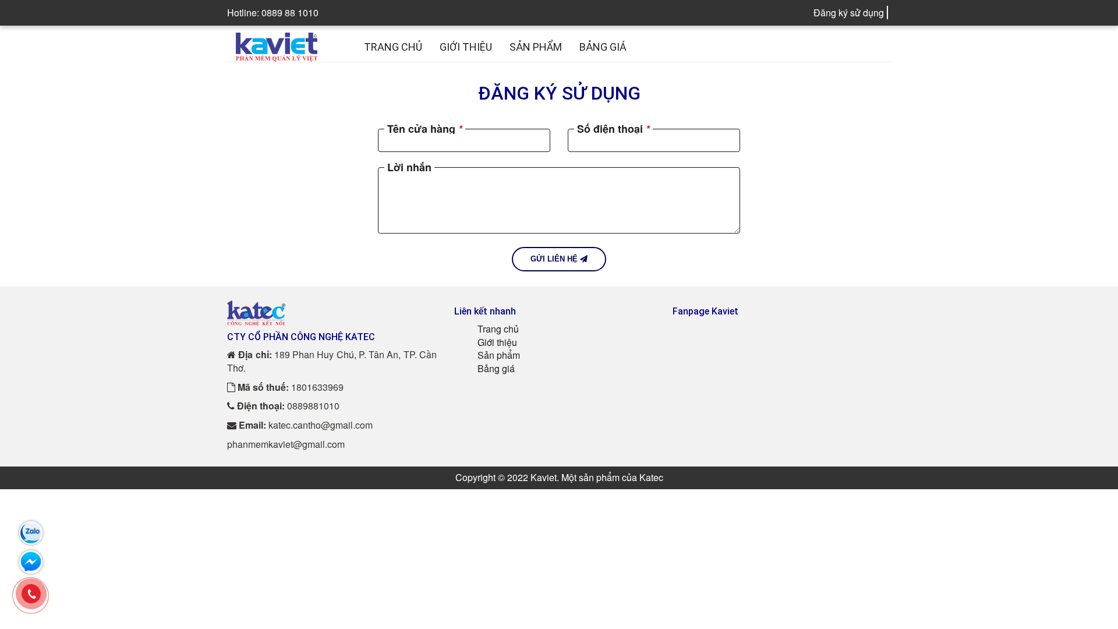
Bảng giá (496, 368)
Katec (651, 477)
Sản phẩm (498, 355)
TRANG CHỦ (393, 47)
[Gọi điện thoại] (31, 593)
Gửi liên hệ (555, 259)
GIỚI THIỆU (466, 47)
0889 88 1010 (290, 12)
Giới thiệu (497, 342)
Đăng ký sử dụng (848, 12)
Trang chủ (498, 328)
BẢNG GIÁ (603, 47)
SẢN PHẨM (536, 47)
